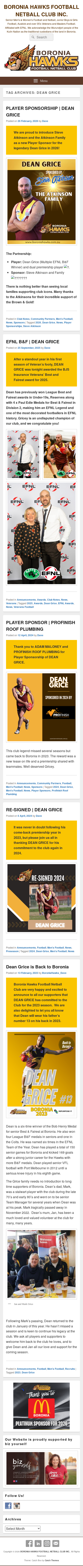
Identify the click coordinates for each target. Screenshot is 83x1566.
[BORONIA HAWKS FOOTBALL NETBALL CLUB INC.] (41, 59)
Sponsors (19, 322)
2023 (18, 1372)
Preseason (12, 951)
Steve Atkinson (32, 326)
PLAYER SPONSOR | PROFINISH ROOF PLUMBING (40, 625)
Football (66, 783)
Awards (41, 599)
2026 (38, 322)
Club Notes (23, 319)
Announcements (26, 599)
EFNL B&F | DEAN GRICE (32, 341)
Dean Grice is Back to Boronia (37, 966)
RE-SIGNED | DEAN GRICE (35, 809)
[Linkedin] (38, 1543)
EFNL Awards (66, 603)
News (9, 322)
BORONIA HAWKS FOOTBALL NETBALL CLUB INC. (41, 10)
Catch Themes (52, 1560)
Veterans (11, 603)
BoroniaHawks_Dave (54, 973)
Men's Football (64, 319)
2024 (56, 787)
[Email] (55, 1543)
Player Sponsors (41, 790)
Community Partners (43, 319)
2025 (30, 603)
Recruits (70, 1369)
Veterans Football (24, 607)
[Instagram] (47, 1543)
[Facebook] (29, 1543)
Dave (45, 121)
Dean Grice (48, 322)
